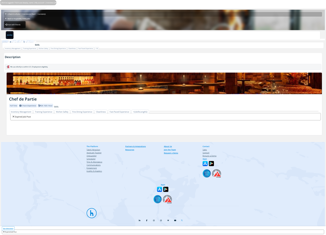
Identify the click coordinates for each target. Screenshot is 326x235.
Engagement (92, 168)
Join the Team (170, 150)
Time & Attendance (94, 162)
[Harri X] (182, 220)
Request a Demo (171, 153)
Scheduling (91, 159)
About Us (168, 146)
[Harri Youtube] (175, 220)
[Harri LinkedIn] (139, 220)
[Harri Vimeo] (168, 220)
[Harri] (90, 212)
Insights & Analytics (94, 171)
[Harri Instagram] (154, 220)
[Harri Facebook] (146, 220)
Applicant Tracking (94, 153)
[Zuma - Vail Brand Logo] (163, 35)
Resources (129, 150)
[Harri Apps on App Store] (205, 163)
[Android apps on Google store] (211, 163)
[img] (164, 83)
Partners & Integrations (135, 146)
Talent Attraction (93, 150)
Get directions (8, 228)
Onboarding (91, 156)
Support (206, 153)
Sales (205, 150)
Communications (94, 165)
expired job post (11, 232)
